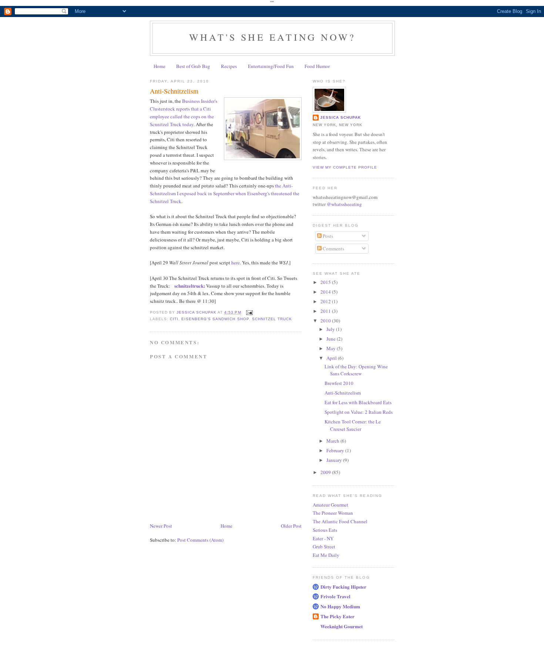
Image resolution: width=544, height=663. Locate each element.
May (331, 348)
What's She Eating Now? (272, 37)
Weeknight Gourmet (341, 626)
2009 (326, 472)
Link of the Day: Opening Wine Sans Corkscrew (356, 370)
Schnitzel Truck (272, 319)
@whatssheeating (344, 204)
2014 (326, 291)
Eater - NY (323, 538)
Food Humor (317, 66)
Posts (327, 236)
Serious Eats (325, 530)
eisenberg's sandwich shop (215, 319)
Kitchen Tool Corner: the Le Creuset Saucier (353, 425)
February (335, 450)
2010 (326, 320)
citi (174, 319)
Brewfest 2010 (339, 383)
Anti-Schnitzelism (343, 392)
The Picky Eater (337, 616)
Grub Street (324, 546)
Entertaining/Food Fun (271, 66)
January (334, 460)
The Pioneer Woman (333, 513)
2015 (326, 282)
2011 (326, 311)
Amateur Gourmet (330, 504)
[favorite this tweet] (172, 286)
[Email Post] (249, 312)
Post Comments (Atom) (200, 540)
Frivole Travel (335, 596)
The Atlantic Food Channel (340, 521)
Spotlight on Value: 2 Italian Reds (359, 412)
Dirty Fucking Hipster (343, 586)
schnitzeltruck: (190, 285)
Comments (333, 248)
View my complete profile (345, 167)
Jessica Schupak (340, 117)
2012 (326, 301)
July (331, 329)
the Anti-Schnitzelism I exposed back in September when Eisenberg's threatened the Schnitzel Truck (224, 193)
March (333, 440)
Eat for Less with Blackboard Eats (358, 402)
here (235, 262)
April (332, 358)
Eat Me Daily (326, 555)
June (331, 338)
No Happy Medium (340, 606)
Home (159, 66)
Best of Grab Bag (193, 66)
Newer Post (161, 525)
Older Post (291, 525)
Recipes (229, 66)
